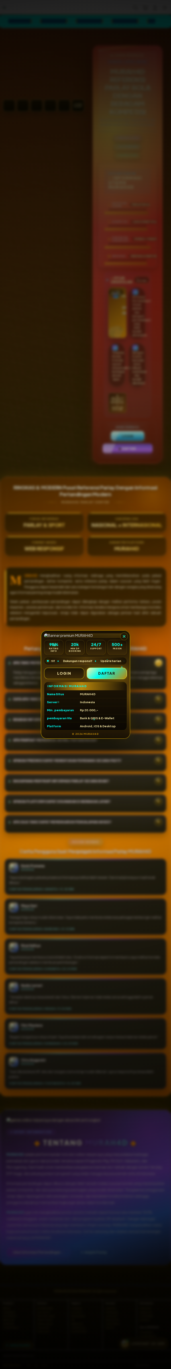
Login (64, 673)
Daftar (107, 673)
